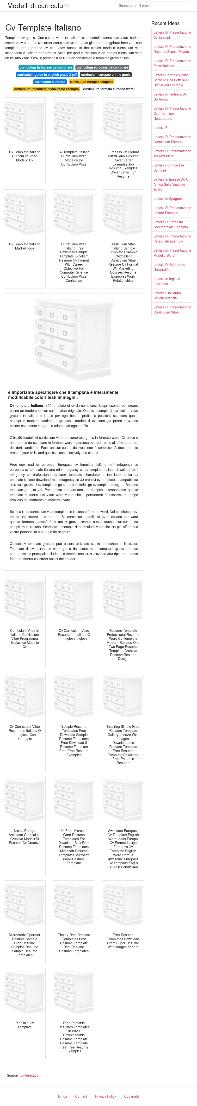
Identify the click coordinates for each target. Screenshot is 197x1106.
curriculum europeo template (91, 81)
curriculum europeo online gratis (105, 74)
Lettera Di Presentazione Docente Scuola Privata (172, 49)
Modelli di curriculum (38, 5)
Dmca (62, 1096)
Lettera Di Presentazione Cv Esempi (172, 35)
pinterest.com (31, 1075)
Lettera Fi (161, 127)
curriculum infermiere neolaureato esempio (46, 89)
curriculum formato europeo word (108, 89)
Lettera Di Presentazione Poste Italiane (172, 63)
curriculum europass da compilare (102, 67)
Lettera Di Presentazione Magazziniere (172, 153)
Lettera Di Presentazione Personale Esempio (172, 238)
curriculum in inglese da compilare (46, 67)
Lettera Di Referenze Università (169, 267)
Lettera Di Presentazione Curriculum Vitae (172, 309)
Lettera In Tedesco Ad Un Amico (170, 97)
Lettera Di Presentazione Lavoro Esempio (172, 210)
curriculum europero (50, 81)
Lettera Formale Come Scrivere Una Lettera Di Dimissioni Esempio (171, 79)
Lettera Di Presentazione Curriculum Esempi (172, 139)
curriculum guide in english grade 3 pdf (47, 74)
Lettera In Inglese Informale (167, 281)
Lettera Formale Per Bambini (169, 168)
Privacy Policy (105, 1096)
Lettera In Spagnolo (169, 198)
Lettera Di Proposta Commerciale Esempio (171, 224)
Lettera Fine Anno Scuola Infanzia (167, 295)
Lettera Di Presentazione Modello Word (172, 253)
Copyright (131, 1096)
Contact (81, 1096)
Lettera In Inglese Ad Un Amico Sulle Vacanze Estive (172, 184)
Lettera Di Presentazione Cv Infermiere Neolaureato (172, 113)
